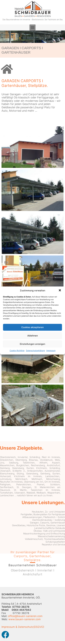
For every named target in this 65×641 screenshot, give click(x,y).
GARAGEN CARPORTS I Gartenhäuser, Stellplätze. (25, 83)
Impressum (50, 350)
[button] (60, 290)
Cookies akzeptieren (32, 327)
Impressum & (9, 626)
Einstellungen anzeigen (32, 344)
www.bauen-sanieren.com (24, 619)
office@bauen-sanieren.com (25, 616)
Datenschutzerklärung (35, 350)
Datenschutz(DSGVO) (31, 626)
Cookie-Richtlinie (17, 350)
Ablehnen (32, 335)
